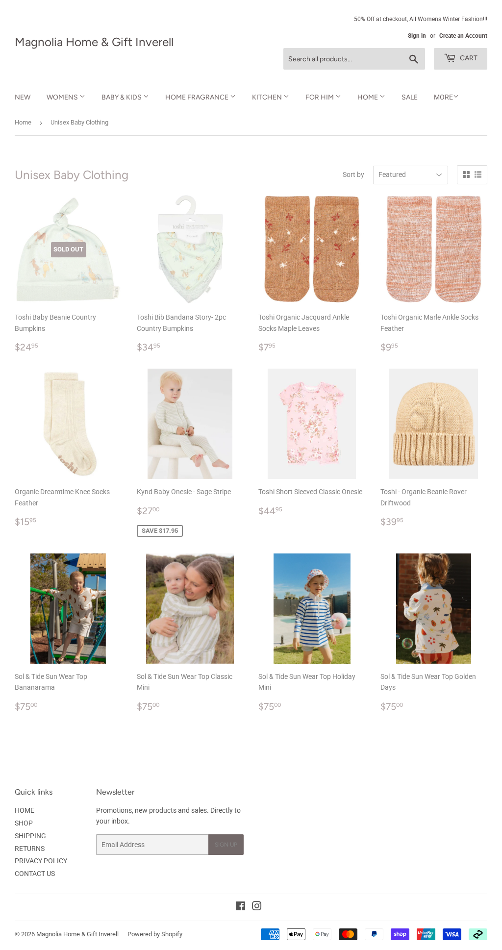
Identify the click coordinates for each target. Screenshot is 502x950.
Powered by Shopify (154, 934)
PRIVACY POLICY (41, 861)
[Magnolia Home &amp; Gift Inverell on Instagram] (257, 907)
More (443, 97)
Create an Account (463, 35)
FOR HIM (320, 97)
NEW (22, 97)
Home (23, 122)
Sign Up (226, 844)
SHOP (24, 823)
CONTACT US (35, 873)
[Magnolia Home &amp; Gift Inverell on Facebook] (240, 907)
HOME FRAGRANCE (197, 97)
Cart (467, 58)
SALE (410, 97)
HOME (368, 97)
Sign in (417, 35)
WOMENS (63, 97)
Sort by (353, 174)
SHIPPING (30, 836)
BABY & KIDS (122, 97)
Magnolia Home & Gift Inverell (94, 42)
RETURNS (30, 848)
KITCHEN (267, 97)
